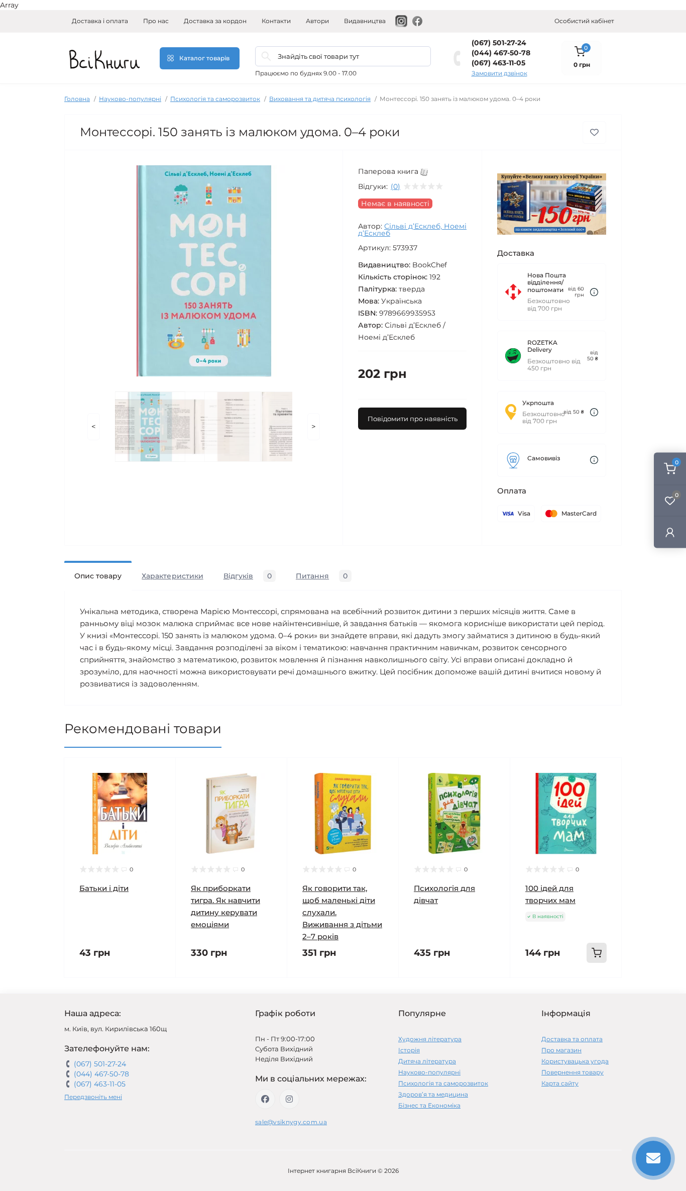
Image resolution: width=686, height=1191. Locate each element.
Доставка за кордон (215, 21)
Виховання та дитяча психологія (320, 99)
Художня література (430, 1039)
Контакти (276, 21)
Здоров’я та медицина (433, 1094)
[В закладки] (594, 132)
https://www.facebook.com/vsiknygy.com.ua (265, 1099)
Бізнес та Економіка (429, 1105)
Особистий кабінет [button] (584, 21)
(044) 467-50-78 (501, 52)
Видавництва (365, 21)
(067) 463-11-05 (498, 62)
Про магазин (561, 1050)
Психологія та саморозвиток (215, 99)
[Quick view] (160, 772)
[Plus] (601, 992)
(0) (395, 186)
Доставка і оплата (100, 21)
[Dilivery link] (594, 292)
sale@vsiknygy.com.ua (291, 1122)
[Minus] (530, 992)
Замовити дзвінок (499, 73)
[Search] (266, 56)
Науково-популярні (130, 99)
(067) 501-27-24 (499, 42)
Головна (77, 99)
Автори (317, 21)
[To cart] (597, 953)
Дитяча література (427, 1061)
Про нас (156, 21)
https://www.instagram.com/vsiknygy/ (289, 1099)
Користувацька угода (575, 1061)
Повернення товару (572, 1072)
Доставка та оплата (572, 1039)
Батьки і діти (104, 888)
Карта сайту (560, 1083)
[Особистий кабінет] (670, 532)
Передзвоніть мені (93, 1097)
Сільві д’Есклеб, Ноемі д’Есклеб (412, 230)
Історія (409, 1050)
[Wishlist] (160, 792)
